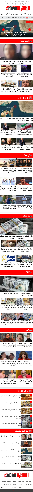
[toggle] (1, 14)
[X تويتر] (12, 4)
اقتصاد (26, 272)
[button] (3, 29)
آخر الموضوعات (22, 431)
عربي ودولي (16, 14)
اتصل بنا (19, 487)
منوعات (20, 484)
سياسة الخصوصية (6, 484)
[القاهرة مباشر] (18, 8)
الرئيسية (30, 14)
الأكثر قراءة (23, 391)
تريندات (6, 14)
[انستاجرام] (15, 4)
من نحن (14, 487)
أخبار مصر (23, 14)
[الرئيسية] (7, 4)
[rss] (20, 4)
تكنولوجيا (26, 484)
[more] (25, 4)
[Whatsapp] (17, 4)
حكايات (14, 484)
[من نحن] (23, 4)
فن (27, 330)
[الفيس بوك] (10, 4)
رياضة (10, 14)
